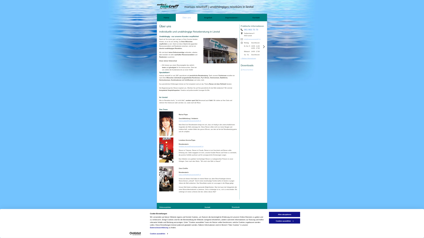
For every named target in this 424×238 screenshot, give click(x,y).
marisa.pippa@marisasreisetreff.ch (190, 121)
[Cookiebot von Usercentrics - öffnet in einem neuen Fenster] (135, 233)
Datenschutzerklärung (159, 228)
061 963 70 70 (251, 29)
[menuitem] (166, 17)
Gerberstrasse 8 (249, 33)
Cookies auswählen (157, 234)
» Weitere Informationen (248, 58)
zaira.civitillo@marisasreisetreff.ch (190, 175)
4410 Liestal (248, 35)
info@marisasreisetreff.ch (252, 39)
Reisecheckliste (248, 70)
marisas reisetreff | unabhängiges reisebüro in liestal (219, 7)
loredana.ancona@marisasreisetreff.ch (191, 146)
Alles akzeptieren (284, 214)
